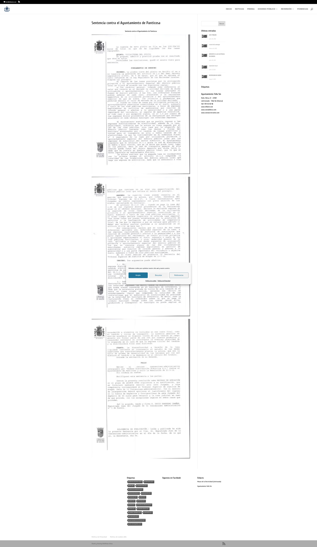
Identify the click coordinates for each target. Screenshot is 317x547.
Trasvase (132, 497)
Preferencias (178, 275)
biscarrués (146, 493)
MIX (131, 485)
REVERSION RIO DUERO (215, 75)
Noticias (239, 9)
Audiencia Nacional (144, 504)
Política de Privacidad (164, 281)
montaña (148, 512)
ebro (142, 497)
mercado (149, 481)
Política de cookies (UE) (118, 537)
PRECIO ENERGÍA (135, 489)
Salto (131, 501)
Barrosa (141, 501)
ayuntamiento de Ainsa (136, 520)
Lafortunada (141, 485)
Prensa (251, 9)
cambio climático (134, 512)
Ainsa (131, 508)
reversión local (213, 66)
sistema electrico (135, 481)
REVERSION (134, 493)
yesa (131, 504)
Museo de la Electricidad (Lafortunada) (209, 482)
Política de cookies (150, 281)
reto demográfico (135, 524)
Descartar (158, 275)
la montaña (133, 516)
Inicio (229, 9)
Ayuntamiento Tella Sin (204, 486)
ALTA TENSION (212, 35)
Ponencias (302, 9)
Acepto (138, 275)
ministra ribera (143, 508)
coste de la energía (214, 44)
